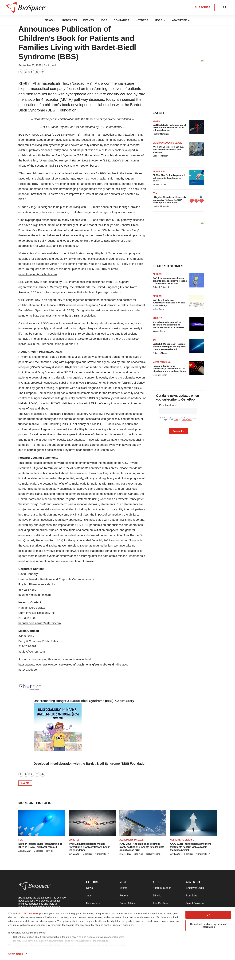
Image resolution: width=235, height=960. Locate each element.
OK (208, 914)
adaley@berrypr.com (31, 651)
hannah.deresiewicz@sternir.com (39, 623)
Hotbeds (142, 20)
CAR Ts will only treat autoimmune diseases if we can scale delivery (169, 303)
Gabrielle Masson (160, 156)
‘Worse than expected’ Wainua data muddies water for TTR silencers (168, 149)
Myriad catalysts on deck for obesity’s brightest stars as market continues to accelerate (168, 325)
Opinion (157, 274)
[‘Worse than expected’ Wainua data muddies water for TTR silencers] (196, 149)
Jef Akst (49, 851)
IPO (154, 340)
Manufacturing (162, 362)
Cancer (157, 121)
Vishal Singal (158, 309)
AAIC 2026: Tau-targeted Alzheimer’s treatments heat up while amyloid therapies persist (191, 846)
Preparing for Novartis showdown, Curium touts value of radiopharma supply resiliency (169, 369)
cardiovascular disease (167, 143)
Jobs (103, 20)
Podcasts (69, 20)
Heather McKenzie (161, 134)
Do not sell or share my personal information (208, 925)
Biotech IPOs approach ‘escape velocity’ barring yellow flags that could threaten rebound (169, 347)
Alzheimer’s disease (131, 840)
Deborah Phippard (161, 287)
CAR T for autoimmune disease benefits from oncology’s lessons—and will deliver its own (170, 281)
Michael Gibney (159, 184)
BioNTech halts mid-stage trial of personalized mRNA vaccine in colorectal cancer (169, 128)
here (21, 269)
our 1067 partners (28, 913)
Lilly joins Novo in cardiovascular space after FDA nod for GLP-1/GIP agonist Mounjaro (170, 200)
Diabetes (74, 840)
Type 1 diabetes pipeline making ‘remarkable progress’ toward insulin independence (89, 846)
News (49, 20)
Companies (121, 20)
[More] (54, 20)
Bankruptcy (160, 171)
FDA (155, 193)
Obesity (157, 318)
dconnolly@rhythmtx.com (34, 594)
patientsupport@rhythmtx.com (37, 274)
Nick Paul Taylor (160, 375)
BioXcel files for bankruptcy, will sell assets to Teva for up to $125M (169, 178)
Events (88, 20)
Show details (15, 953)
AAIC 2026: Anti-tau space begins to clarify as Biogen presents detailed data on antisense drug (141, 846)
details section (117, 945)
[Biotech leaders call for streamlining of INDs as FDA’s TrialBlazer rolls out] (41, 823)
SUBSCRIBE (202, 7)
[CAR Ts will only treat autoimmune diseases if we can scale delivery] (196, 302)
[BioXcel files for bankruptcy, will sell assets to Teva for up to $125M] (196, 177)
